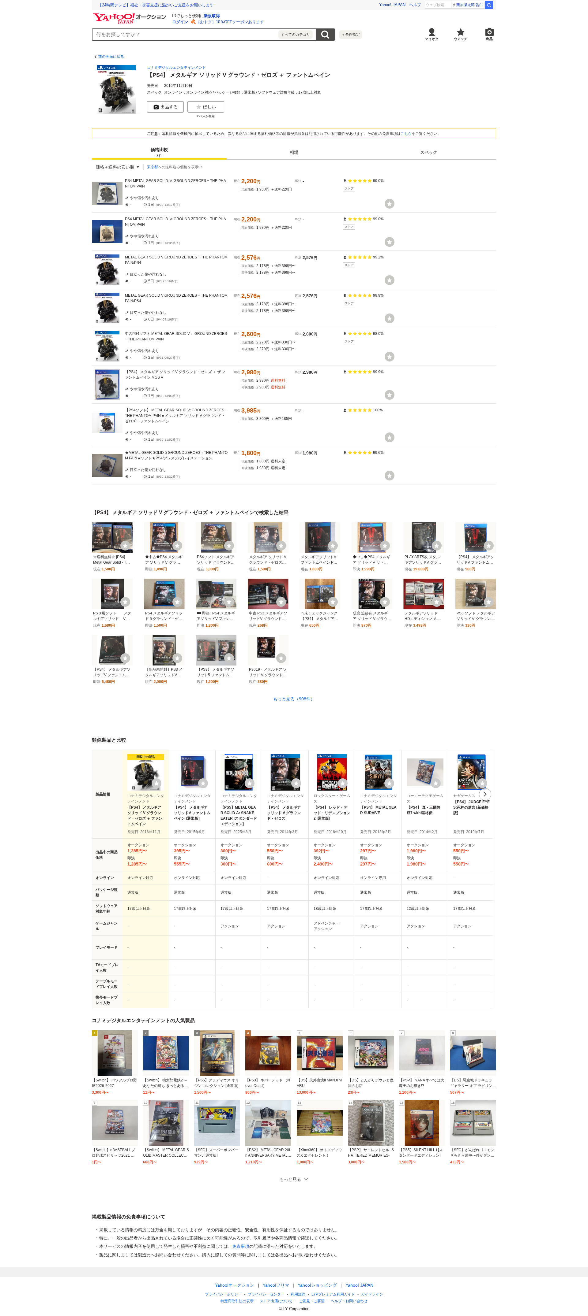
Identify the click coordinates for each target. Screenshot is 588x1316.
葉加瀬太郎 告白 (469, 5)
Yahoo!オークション (234, 1285)
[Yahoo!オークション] (130, 15)
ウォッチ (460, 39)
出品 (489, 39)
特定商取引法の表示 (237, 1301)
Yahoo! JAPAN (392, 4)
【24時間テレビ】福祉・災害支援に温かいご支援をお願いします (156, 5)
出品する (169, 106)
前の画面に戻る (111, 56)
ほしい (209, 106)
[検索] (489, 5)
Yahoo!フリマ (276, 1285)
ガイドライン (372, 1294)
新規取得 (212, 15)
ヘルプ (415, 4)
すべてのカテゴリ (295, 34)
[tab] (159, 152)
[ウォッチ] (389, 204)
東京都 (152, 167)
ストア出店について (276, 1301)
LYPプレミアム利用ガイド (333, 1294)
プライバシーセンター (266, 1294)
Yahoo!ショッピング (317, 1285)
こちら (406, 134)
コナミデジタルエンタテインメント (176, 67)
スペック (428, 152)
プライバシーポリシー (223, 1294)
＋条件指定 (350, 34)
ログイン (180, 22)
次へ (485, 794)
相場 (294, 152)
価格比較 (159, 152)
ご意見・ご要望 (312, 1301)
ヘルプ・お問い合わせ (349, 1301)
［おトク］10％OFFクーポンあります (230, 22)
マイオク (432, 39)
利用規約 (298, 1294)
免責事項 (240, 1246)
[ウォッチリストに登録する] (156, 783)
